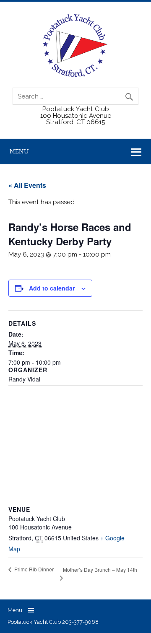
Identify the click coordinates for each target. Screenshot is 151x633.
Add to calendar (52, 288)
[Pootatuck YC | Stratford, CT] (75, 75)
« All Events (27, 185)
